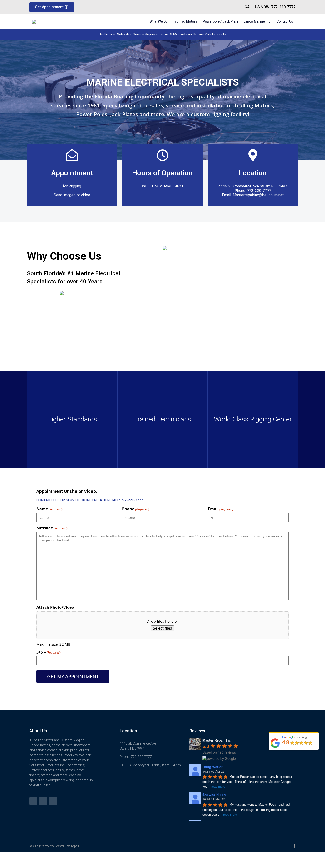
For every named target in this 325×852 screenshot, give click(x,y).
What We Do (159, 21)
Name (49, 509)
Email (220, 509)
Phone (135, 509)
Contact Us (284, 21)
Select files (162, 628)
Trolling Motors (185, 21)
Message (52, 528)
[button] (51, 7)
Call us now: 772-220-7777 (270, 7)
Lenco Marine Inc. (257, 21)
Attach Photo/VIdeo (55, 607)
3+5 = (48, 652)
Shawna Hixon (214, 794)
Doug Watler (212, 766)
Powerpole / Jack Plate (220, 21)
